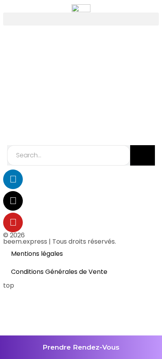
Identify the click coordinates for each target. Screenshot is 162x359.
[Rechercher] (142, 155)
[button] (81, 19)
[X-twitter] (13, 201)
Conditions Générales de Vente (59, 271)
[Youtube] (13, 222)
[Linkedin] (13, 179)
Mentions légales (37, 253)
